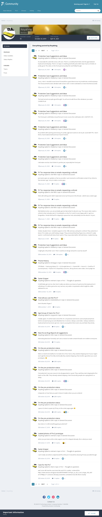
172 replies (56, 342)
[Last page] (47, 50)
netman (53, 280)
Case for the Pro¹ (44, 465)
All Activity (7, 46)
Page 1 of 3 (54, 50)
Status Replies (8, 59)
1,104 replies (57, 69)
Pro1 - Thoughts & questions (71, 280)
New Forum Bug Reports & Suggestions (53, 333)
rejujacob (54, 315)
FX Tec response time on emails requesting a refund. (57, 172)
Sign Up (96, 4)
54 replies (57, 307)
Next (43, 50)
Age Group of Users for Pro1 (49, 313)
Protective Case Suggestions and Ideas (52, 56)
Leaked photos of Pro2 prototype (50, 433)
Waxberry (54, 58)
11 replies (56, 478)
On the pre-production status (49, 348)
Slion (52, 467)
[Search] (98, 10)
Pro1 (16, 11)
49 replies (56, 326)
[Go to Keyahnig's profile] (35, 57)
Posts (5, 73)
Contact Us (51, 502)
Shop (39, 11)
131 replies (56, 443)
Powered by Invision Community (51, 506)
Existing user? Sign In (81, 4)
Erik (52, 335)
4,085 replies (57, 361)
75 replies (56, 184)
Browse (24, 11)
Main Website (7, 11)
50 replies (58, 272)
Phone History (43, 261)
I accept (93, 513)
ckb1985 (53, 174)
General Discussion (69, 58)
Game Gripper (43, 278)
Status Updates (8, 56)
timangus (54, 263)
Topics (6, 69)
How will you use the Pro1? (48, 298)
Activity (32, 11)
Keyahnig (41, 58)
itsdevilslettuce (55, 300)
